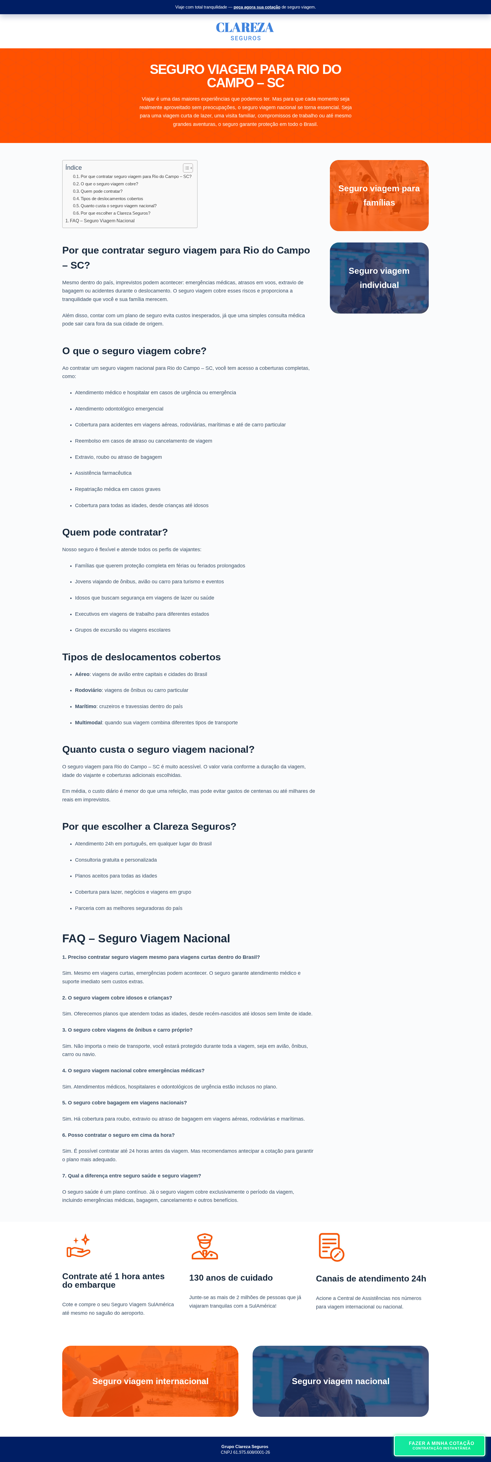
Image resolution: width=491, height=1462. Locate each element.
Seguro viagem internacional (150, 1381)
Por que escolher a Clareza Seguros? (115, 213)
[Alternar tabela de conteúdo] (185, 168)
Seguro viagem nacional (341, 1381)
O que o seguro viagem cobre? (109, 183)
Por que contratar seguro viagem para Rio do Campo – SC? (136, 176)
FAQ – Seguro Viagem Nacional (102, 220)
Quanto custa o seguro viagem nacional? (119, 205)
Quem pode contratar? (101, 191)
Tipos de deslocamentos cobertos (112, 198)
